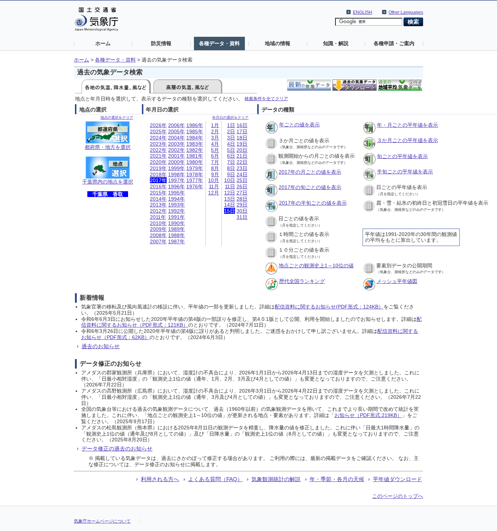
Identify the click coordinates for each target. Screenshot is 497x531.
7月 (215, 162)
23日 (241, 168)
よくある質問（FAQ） (215, 479)
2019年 (158, 168)
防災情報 (161, 43)
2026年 (158, 125)
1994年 (176, 199)
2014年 (158, 199)
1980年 (194, 162)
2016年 (158, 186)
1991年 (176, 217)
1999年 (176, 168)
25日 (241, 180)
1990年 (176, 223)
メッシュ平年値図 (397, 281)
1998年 (176, 174)
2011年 (158, 217)
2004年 (176, 138)
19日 (241, 144)
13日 (229, 199)
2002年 (176, 150)
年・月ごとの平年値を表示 (407, 125)
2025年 (158, 131)
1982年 (194, 150)
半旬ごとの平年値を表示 (405, 171)
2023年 (158, 144)
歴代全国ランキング (302, 281)
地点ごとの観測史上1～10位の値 (316, 265)
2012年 (158, 211)
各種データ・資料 (219, 43)
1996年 (176, 186)
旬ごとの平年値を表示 (402, 156)
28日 (241, 199)
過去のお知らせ (100, 346)
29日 (241, 205)
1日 (231, 125)
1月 (215, 125)
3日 (231, 138)
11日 (230, 186)
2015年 (158, 193)
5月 (215, 150)
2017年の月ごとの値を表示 (310, 172)
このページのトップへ (397, 496)
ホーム (103, 43)
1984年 (194, 138)
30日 (241, 211)
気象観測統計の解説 (276, 479)
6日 (231, 156)
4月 (215, 144)
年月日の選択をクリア (230, 117)
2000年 (176, 162)
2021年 (158, 156)
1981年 (194, 156)
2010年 (158, 223)
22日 (241, 162)
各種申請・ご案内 (394, 43)
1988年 (176, 235)
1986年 (194, 125)
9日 (231, 174)
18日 (241, 138)
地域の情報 (277, 43)
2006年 (176, 125)
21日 (241, 156)
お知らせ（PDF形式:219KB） (368, 415)
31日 (241, 217)
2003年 (176, 144)
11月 (214, 186)
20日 (241, 150)
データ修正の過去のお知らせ (116, 448)
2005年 (176, 131)
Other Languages (406, 12)
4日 (231, 144)
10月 (213, 180)
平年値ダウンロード (397, 479)
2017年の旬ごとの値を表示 (310, 187)
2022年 (158, 150)
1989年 (176, 229)
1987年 (176, 241)
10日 (229, 180)
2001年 (176, 156)
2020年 (158, 162)
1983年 (194, 144)
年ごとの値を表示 (299, 124)
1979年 (194, 168)
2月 (215, 131)
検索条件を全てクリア (266, 98)
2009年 (158, 229)
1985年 (194, 131)
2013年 (158, 205)
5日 (231, 150)
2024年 (158, 138)
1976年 (194, 186)
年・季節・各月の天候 (337, 479)
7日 (231, 162)
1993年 (176, 205)
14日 (229, 205)
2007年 (158, 241)
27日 (241, 193)
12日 (229, 193)
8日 (231, 168)
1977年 (194, 180)
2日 (231, 131)
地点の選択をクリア (116, 117)
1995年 (176, 193)
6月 (215, 156)
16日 (241, 125)
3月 (215, 138)
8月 (215, 168)
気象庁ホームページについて (102, 521)
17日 (241, 131)
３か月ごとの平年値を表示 (407, 140)
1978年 (194, 174)
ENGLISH (362, 12)
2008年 (158, 235)
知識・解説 (336, 43)
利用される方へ (160, 479)
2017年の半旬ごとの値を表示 (313, 203)
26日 (241, 186)
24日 (241, 174)
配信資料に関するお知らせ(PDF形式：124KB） (329, 307)
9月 (215, 174)
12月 (213, 193)
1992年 (176, 211)
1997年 (176, 180)
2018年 (158, 174)
